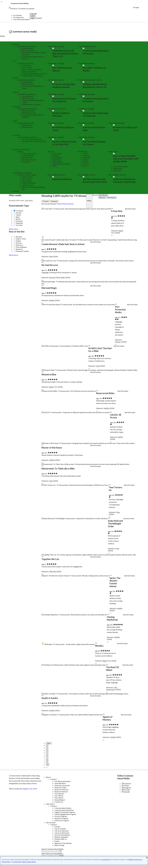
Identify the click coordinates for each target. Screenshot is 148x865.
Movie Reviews (27, 48)
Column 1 (53, 779)
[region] (74, 860)
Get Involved (50, 822)
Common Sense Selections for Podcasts (95, 114)
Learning (55, 156)
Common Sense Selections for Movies (95, 52)
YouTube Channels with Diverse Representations (95, 180)
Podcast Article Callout (56, 109)
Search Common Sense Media (52, 849)
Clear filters (29, 200)
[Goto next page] (47, 767)
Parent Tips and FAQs (21, 149)
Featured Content (22, 251)
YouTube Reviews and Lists (28, 137)
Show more (13, 229)
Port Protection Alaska (120, 309)
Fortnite (86, 162)
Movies (16, 44)
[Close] (1, 1)
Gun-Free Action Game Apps (94, 128)
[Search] (60, 851)
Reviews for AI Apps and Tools (125, 128)
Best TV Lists (27, 67)
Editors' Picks (21, 239)
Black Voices (27, 179)
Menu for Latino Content (27, 175)
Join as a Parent (60, 829)
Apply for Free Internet (63, 843)
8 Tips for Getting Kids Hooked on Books (63, 85)
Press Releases (21, 247)
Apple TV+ (53, 387)
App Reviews (27, 125)
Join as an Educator (61, 831)
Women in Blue (48, 374)
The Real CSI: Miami (112, 668)
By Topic (51, 151)
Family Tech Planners (121, 166)
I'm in (61, 856)
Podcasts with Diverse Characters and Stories (124, 180)
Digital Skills (117, 169)
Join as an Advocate (61, 833)
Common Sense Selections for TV (34, 74)
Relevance (102, 197)
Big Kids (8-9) (27, 158)
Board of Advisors (61, 792)
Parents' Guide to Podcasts (61, 114)
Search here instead (65, 204)
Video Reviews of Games (31, 104)
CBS (115, 687)
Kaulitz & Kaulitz (49, 698)
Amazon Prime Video (57, 277)
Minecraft (86, 158)
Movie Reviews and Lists (27, 46)
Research (19, 249)
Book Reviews (27, 82)
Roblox (85, 160)
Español (39, 18)
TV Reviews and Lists (25, 63)
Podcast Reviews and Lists (27, 109)
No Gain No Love (49, 265)
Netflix (51, 300)
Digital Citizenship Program (64, 812)
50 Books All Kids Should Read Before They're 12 (95, 85)
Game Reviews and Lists (26, 94)
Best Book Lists (28, 84)
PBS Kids (52, 571)
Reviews (19, 237)
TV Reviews (26, 65)
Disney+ (118, 342)
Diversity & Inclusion (62, 785)
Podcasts (16, 107)
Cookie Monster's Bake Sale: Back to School (62, 244)
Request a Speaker (61, 837)
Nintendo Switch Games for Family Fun (64, 100)
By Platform (82, 151)
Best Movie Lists (28, 50)
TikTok (85, 154)
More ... (55, 166)
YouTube (16, 135)
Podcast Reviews (28, 111)
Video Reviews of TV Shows (32, 76)
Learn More (50, 804)
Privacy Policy (6, 862)
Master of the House (51, 447)
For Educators (18, 17)
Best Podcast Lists (29, 113)
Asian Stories (27, 181)
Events (56, 841)
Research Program (61, 818)
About (48, 777)
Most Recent (103, 195)
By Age (20, 151)
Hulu (97, 366)
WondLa (99, 645)
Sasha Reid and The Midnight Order (115, 523)
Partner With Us (60, 839)
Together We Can (50, 559)
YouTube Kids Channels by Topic (34, 141)
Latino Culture (27, 177)
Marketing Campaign (56, 46)
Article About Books (55, 80)
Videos (18, 241)
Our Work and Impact (21, 19)
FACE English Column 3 (87, 175)
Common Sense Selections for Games (95, 100)
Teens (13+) (26, 162)
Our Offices (58, 796)
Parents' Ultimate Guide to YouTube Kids (64, 143)
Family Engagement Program (65, 814)
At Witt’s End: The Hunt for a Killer (100, 349)
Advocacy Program (61, 820)
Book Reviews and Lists (26, 80)
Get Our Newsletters (62, 835)
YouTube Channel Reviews (31, 139)
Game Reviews (27, 96)
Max (51, 256)
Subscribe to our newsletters (52, 853)
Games (16, 92)
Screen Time (57, 154)
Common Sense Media (62, 808)
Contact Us (58, 802)
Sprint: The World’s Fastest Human (115, 582)
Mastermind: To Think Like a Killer (58, 468)
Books (15, 78)
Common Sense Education (64, 810)
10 (47, 765)
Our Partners (59, 794)
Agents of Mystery (107, 718)
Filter (90, 201)
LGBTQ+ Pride (27, 185)
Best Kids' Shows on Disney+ (62, 69)
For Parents (17, 15)
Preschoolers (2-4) (29, 154)
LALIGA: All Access (115, 416)
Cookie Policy (105, 859)
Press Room (58, 798)
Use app (136, 7)
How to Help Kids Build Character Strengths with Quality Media (125, 159)
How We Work (60, 783)
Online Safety (57, 162)
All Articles (117, 171)
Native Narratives (28, 183)
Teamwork (54, 201)
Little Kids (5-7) (28, 156)
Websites (19, 223)
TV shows (19, 211)
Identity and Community (61, 164)
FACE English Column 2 (56, 175)
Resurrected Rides (105, 393)
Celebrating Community (22, 173)
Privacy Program (60, 816)
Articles (19, 243)
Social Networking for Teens (63, 128)
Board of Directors (61, 789)
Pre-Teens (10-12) (28, 160)
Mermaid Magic (49, 288)
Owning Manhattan (112, 618)
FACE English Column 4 (117, 175)
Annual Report (59, 800)
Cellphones (56, 160)
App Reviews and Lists (26, 123)
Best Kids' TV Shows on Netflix (94, 69)
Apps (15, 121)
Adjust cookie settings (29, 862)
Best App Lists (27, 127)
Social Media (57, 158)
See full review (130, 209)
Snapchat (86, 156)
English (32, 16)
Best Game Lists (28, 98)
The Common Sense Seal (87, 46)
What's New (113, 151)
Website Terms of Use (135, 859)
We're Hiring (59, 845)
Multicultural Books (62, 179)
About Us (19, 245)
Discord (86, 164)
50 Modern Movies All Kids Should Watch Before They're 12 (65, 53)
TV (14, 61)
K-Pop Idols (116, 211)
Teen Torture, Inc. (115, 488)
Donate (16, 191)
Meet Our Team (60, 787)
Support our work (30, 789)
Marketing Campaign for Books (90, 80)
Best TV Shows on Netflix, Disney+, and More (31, 71)
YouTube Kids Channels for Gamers (94, 143)
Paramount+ (110, 689)
